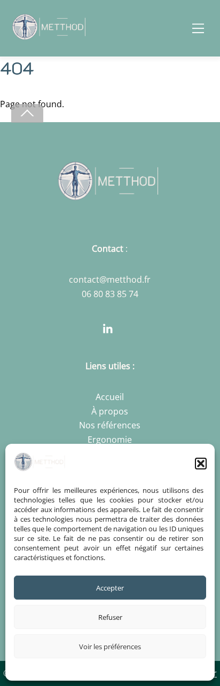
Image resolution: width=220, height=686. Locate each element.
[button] (200, 463)
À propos (109, 411)
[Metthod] (50, 35)
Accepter (110, 588)
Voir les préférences (110, 646)
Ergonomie (110, 439)
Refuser (110, 617)
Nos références (109, 425)
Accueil (110, 397)
